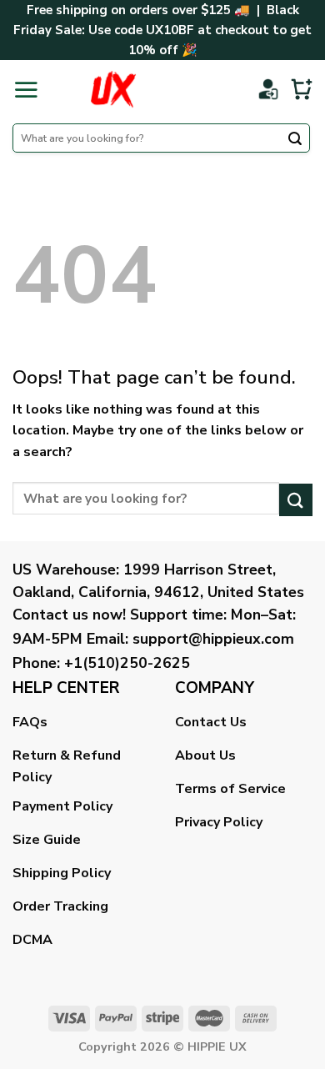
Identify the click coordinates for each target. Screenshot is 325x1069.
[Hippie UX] (113, 89)
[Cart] (301, 89)
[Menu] (25, 89)
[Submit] (295, 140)
